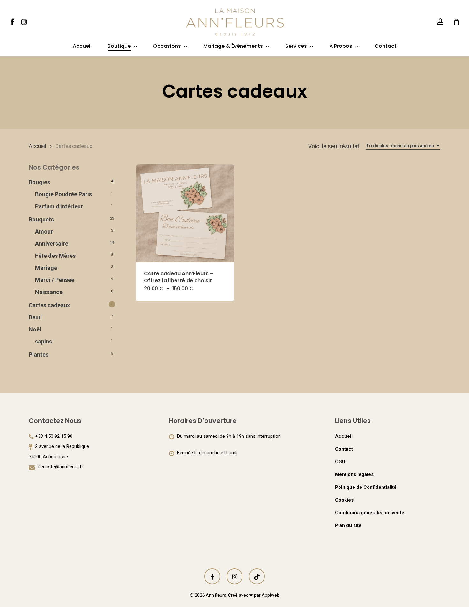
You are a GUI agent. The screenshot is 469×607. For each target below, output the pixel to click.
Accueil (37, 146)
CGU (340, 462)
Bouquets (41, 219)
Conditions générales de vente (369, 513)
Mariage (46, 267)
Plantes (38, 354)
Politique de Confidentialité (366, 487)
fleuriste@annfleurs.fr (60, 467)
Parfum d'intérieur (59, 206)
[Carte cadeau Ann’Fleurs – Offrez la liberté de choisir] (185, 213)
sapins (43, 341)
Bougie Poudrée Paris (63, 194)
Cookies (344, 500)
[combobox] (403, 146)
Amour (44, 231)
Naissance (49, 292)
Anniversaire (51, 243)
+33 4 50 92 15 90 (53, 436)
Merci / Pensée (54, 280)
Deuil (35, 317)
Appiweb (270, 595)
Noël (35, 329)
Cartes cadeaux (49, 305)
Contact (344, 449)
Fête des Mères (55, 255)
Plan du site (348, 525)
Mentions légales (354, 474)
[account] (440, 21)
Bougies (39, 182)
